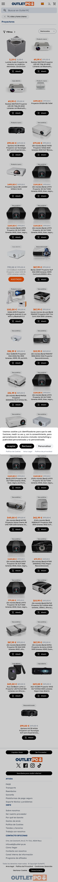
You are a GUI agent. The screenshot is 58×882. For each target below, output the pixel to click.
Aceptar (11, 446)
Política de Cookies (13, 451)
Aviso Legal (27, 451)
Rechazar (27, 446)
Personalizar (44, 446)
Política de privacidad (43, 451)
